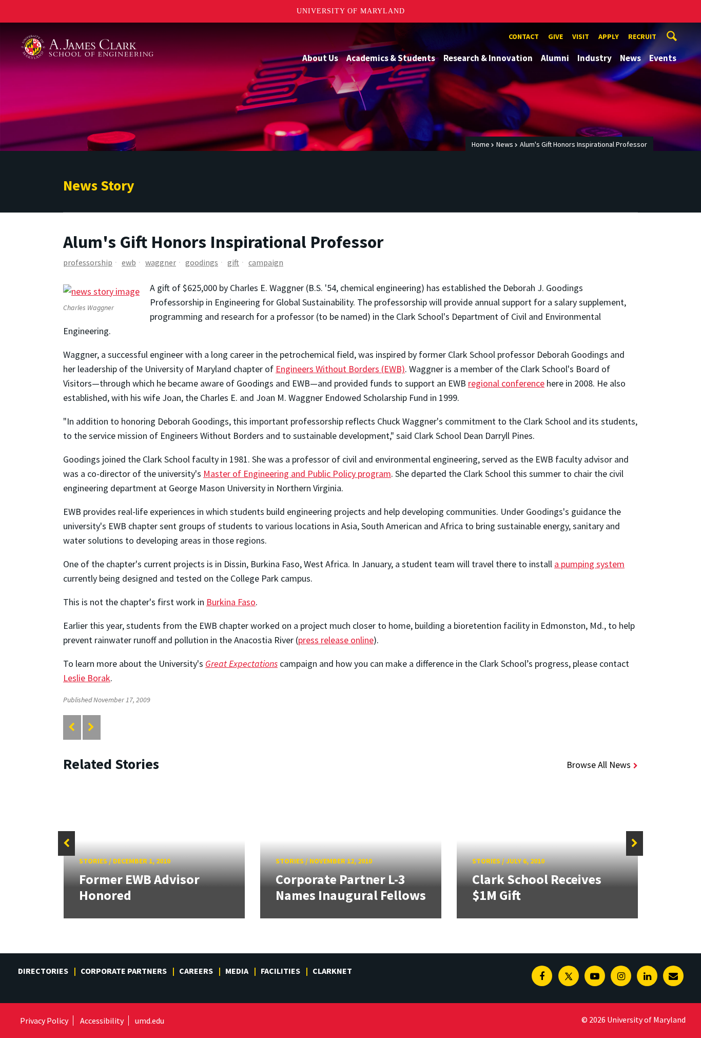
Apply (608, 36)
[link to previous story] (71, 727)
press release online (336, 640)
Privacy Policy (44, 1020)
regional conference (506, 383)
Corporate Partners (124, 971)
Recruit (642, 36)
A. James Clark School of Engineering (87, 32)
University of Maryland (351, 11)
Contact (524, 36)
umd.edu (149, 1020)
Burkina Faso (231, 602)
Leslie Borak (86, 678)
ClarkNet (332, 971)
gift (233, 262)
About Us (320, 58)
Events (662, 58)
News (630, 58)
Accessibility (102, 1020)
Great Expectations (241, 663)
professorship (87, 262)
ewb (129, 262)
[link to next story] (91, 727)
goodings (201, 262)
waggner (160, 262)
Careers (196, 971)
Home (481, 144)
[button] (66, 843)
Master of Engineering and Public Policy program (297, 473)
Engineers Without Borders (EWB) (340, 369)
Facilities (280, 971)
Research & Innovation (488, 58)
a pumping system (589, 564)
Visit (580, 36)
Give (555, 36)
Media (236, 971)
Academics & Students (390, 58)
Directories (43, 971)
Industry (594, 58)
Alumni (555, 58)
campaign (265, 262)
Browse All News (599, 765)
